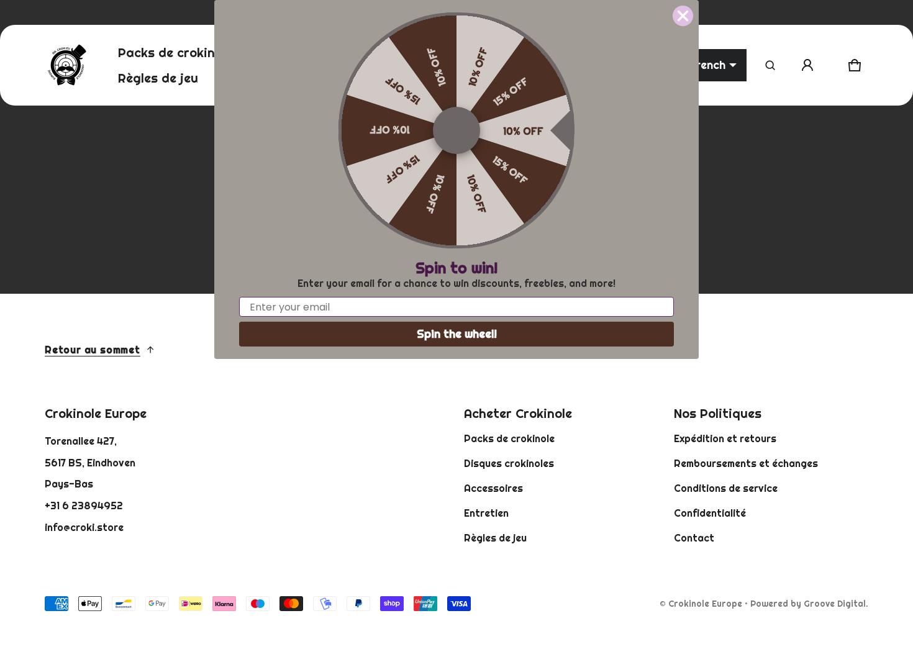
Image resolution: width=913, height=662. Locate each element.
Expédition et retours (725, 438)
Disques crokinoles (509, 463)
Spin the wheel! (457, 334)
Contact (694, 538)
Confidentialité (710, 513)
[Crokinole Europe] (66, 65)
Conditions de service (726, 488)
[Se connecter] (807, 65)
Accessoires (493, 488)
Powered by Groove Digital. (809, 604)
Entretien (486, 513)
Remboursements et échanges (746, 463)
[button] (770, 65)
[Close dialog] (683, 16)
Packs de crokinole (509, 438)
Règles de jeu (495, 538)
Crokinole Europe (705, 604)
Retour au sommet (92, 349)
